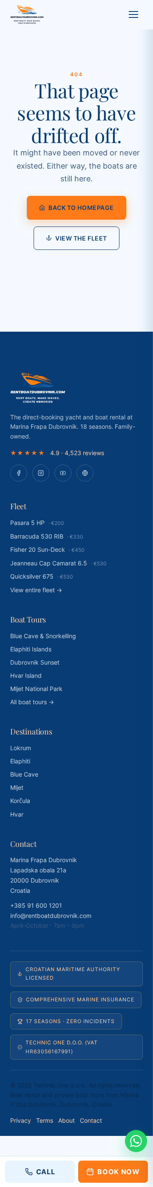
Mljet (16, 787)
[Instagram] (40, 473)
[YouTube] (62, 473)
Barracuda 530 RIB (46, 536)
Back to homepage (81, 207)
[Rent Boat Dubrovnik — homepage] (27, 14)
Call (45, 1171)
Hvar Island (26, 675)
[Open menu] (133, 14)
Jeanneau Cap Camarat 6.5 (58, 563)
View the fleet (81, 238)
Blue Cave (24, 774)
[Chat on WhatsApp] (136, 1141)
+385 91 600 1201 (36, 905)
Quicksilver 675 (41, 576)
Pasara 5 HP (37, 522)
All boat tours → (32, 701)
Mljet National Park (36, 688)
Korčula (20, 800)
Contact (91, 1120)
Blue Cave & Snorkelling (43, 635)
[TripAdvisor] (85, 473)
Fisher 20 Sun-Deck (47, 549)
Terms (44, 1120)
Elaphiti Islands (30, 649)
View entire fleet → (36, 590)
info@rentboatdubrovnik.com (50, 915)
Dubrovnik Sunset (35, 662)
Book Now (118, 1171)
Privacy (20, 1120)
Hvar (16, 814)
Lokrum (20, 747)
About (66, 1120)
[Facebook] (18, 473)
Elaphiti (20, 761)
